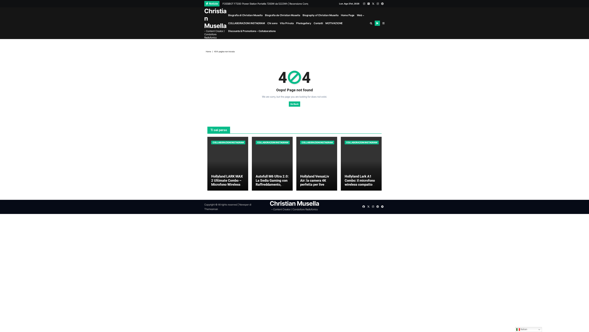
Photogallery (303, 23)
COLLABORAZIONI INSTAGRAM (246, 23)
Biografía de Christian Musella (282, 15)
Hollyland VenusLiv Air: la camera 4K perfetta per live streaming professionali (314, 184)
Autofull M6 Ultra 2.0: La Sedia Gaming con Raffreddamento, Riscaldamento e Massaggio (272, 184)
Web (360, 15)
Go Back (294, 104)
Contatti (318, 23)
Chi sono (272, 23)
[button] (383, 23)
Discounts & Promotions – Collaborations (252, 31)
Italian (523, 329)
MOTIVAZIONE (334, 23)
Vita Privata (287, 23)
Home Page (347, 15)
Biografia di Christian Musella (245, 15)
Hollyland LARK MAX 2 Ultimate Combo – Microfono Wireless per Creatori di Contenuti (227, 184)
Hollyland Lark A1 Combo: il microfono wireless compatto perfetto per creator (360, 182)
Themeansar (211, 209)
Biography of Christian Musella (321, 15)
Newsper (244, 204)
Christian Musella (294, 203)
